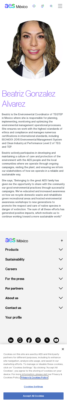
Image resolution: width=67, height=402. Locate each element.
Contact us (13, 308)
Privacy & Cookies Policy (34, 377)
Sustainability (14, 259)
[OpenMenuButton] (34, 6)
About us (11, 298)
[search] (51, 6)
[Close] (63, 349)
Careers (11, 269)
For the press (14, 279)
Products (11, 249)
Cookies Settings (33, 386)
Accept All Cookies (33, 395)
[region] (33, 373)
